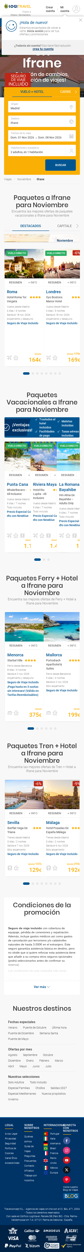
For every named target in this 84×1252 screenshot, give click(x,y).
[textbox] (42, 106)
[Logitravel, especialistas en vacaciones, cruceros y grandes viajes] (17, 6)
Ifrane (40, 179)
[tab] (30, 226)
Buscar (60, 165)
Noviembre (24, 179)
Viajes (8, 179)
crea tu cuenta (43, 49)
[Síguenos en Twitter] (67, 1170)
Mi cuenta (64, 9)
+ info (32, 282)
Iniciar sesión (72, 30)
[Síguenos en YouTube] (67, 1160)
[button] (76, 92)
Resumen (15, 282)
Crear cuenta (50, 9)
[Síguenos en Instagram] (67, 1150)
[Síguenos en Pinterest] (67, 1179)
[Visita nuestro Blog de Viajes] (71, 1196)
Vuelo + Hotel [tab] (32, 92)
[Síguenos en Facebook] (67, 1140)
